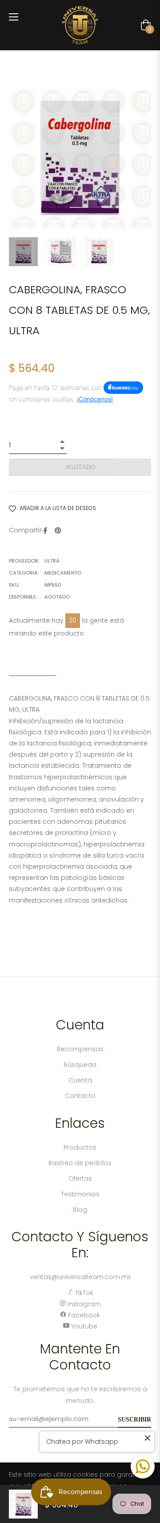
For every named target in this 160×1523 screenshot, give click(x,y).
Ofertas (80, 1178)
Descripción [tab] (32, 668)
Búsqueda (80, 1064)
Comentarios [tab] (93, 668)
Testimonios (80, 1194)
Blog (80, 1209)
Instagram (83, 1304)
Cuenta (80, 1080)
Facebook (83, 1315)
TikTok (83, 1292)
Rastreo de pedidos (80, 1162)
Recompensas (80, 1049)
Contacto (80, 1095)
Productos (80, 1147)
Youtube (83, 1326)
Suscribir (134, 1419)
